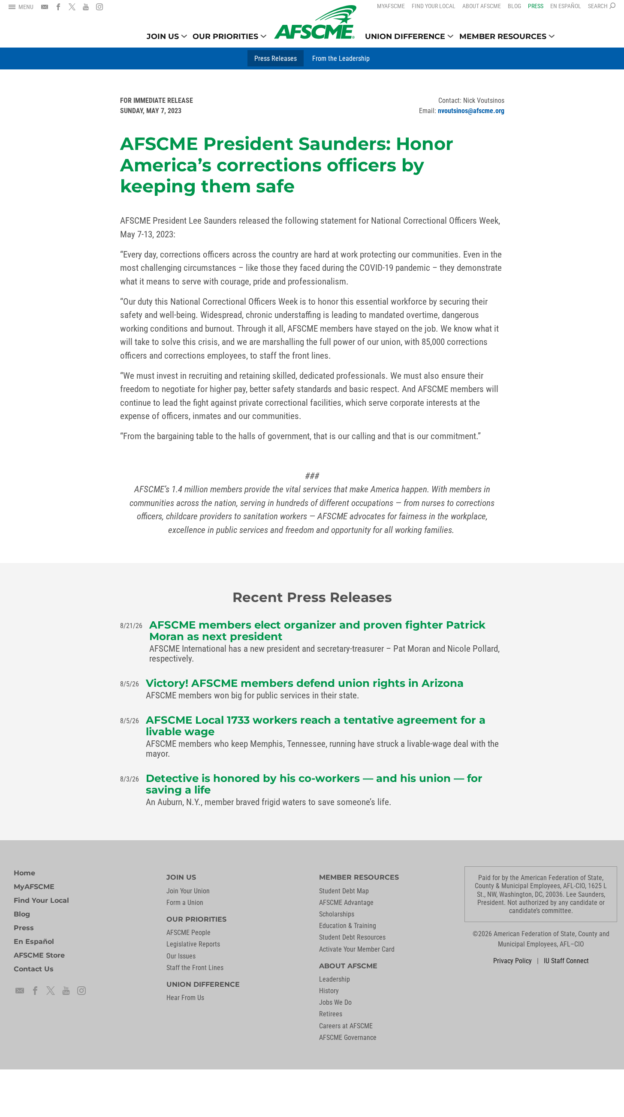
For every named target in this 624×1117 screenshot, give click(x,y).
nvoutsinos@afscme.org (471, 111)
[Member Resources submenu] (551, 36)
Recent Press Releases (312, 597)
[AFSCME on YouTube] (86, 7)
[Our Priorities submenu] (263, 36)
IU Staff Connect (566, 961)
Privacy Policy (512, 961)
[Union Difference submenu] (450, 36)
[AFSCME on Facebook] (58, 7)
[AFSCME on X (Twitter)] (72, 7)
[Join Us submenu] (184, 36)
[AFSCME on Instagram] (99, 7)
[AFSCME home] (315, 22)
